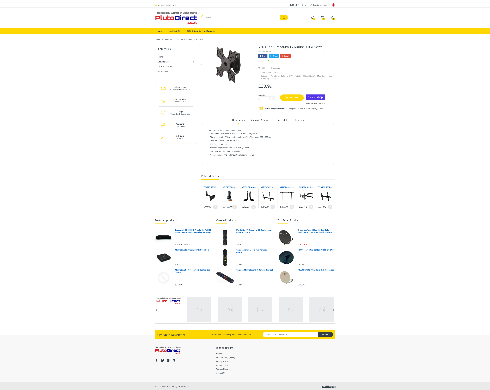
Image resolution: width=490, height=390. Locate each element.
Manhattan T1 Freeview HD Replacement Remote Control (254, 231)
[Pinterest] (174, 360)
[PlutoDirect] (176, 17)
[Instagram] (168, 360)
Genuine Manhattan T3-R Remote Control (254, 270)
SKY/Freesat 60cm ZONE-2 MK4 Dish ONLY (316, 250)
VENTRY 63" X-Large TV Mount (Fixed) (287, 187)
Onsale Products (226, 220)
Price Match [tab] (283, 120)
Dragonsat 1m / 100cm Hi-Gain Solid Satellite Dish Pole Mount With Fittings (315, 231)
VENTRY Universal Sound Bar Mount (249, 187)
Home (157, 40)
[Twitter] (162, 360)
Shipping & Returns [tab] (260, 120)
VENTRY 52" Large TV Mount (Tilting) (325, 187)
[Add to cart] (215, 207)
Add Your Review (264, 51)
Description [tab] (238, 120)
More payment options (315, 103)
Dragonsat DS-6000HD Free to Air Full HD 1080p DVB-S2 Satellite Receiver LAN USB (193, 231)
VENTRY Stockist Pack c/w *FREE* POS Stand (230, 187)
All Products (163, 72)
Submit (325, 334)
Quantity (261, 95)
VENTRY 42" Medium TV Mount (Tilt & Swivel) (211, 187)
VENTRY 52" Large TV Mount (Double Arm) (306, 187)
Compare (276, 68)
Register (316, 5)
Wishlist (264, 68)
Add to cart (293, 98)
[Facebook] (156, 360)
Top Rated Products (289, 220)
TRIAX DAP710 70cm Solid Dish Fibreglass (316, 270)
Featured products (166, 220)
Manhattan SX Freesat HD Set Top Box (192, 250)
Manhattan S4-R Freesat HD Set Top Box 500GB (192, 271)
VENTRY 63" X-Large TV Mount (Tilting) (268, 187)
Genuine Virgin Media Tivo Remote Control (251, 251)
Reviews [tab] (299, 120)
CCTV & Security (165, 67)
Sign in (325, 5)
